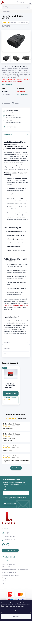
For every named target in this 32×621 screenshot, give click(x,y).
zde (23, 607)
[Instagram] (7, 544)
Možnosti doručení (22, 94)
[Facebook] (3, 544)
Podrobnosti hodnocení (22, 22)
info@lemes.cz (9, 533)
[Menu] (30, 2)
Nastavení (16, 611)
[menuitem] (8, 564)
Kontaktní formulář (10, 550)
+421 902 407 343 (10, 536)
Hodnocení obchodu (16, 414)
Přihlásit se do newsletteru (10, 503)
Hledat (28, 7)
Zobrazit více (16, 468)
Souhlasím (16, 616)
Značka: (6, 26)
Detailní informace (7, 84)
